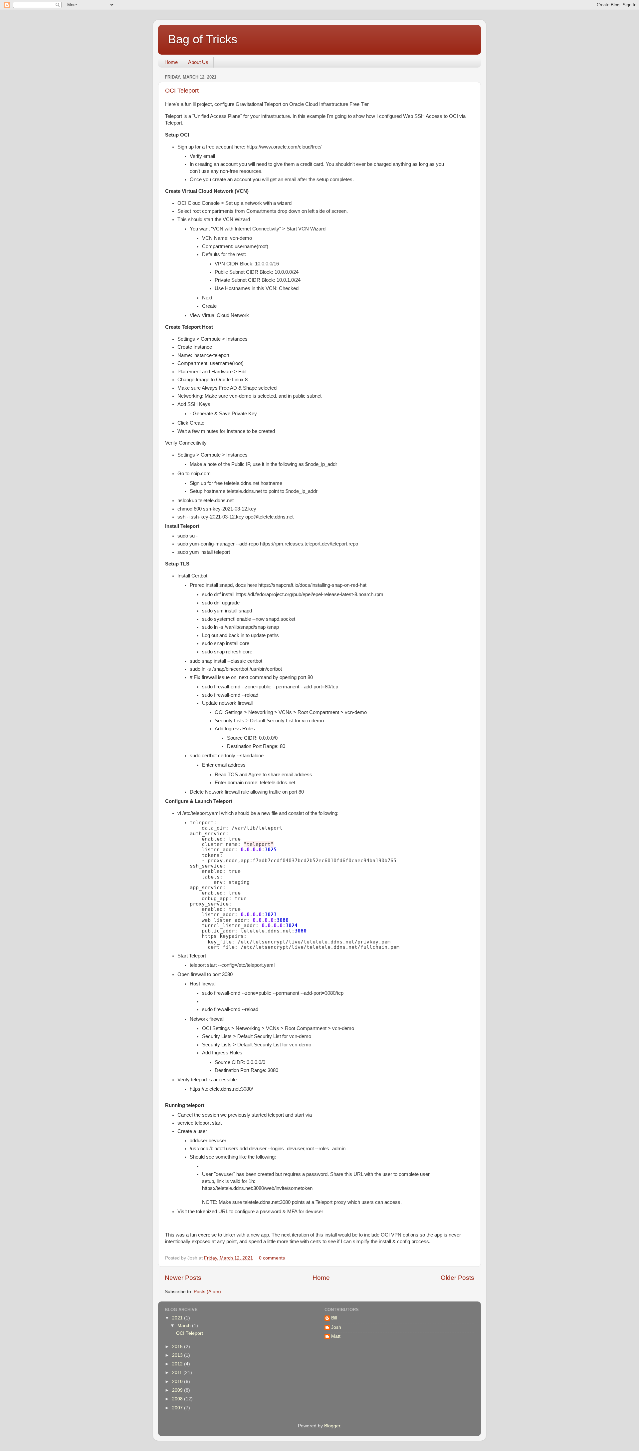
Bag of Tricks (202, 39)
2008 (178, 1398)
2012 (178, 1363)
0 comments (272, 1258)
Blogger (332, 1425)
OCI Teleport (182, 90)
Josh (336, 1327)
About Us (198, 62)
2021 (178, 1317)
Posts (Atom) (207, 1291)
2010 (178, 1381)
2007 (178, 1407)
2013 (178, 1355)
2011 (177, 1372)
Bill (334, 1317)
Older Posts (457, 1277)
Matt (335, 1336)
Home (171, 62)
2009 (178, 1390)
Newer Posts (183, 1277)
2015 (178, 1346)
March (184, 1325)
